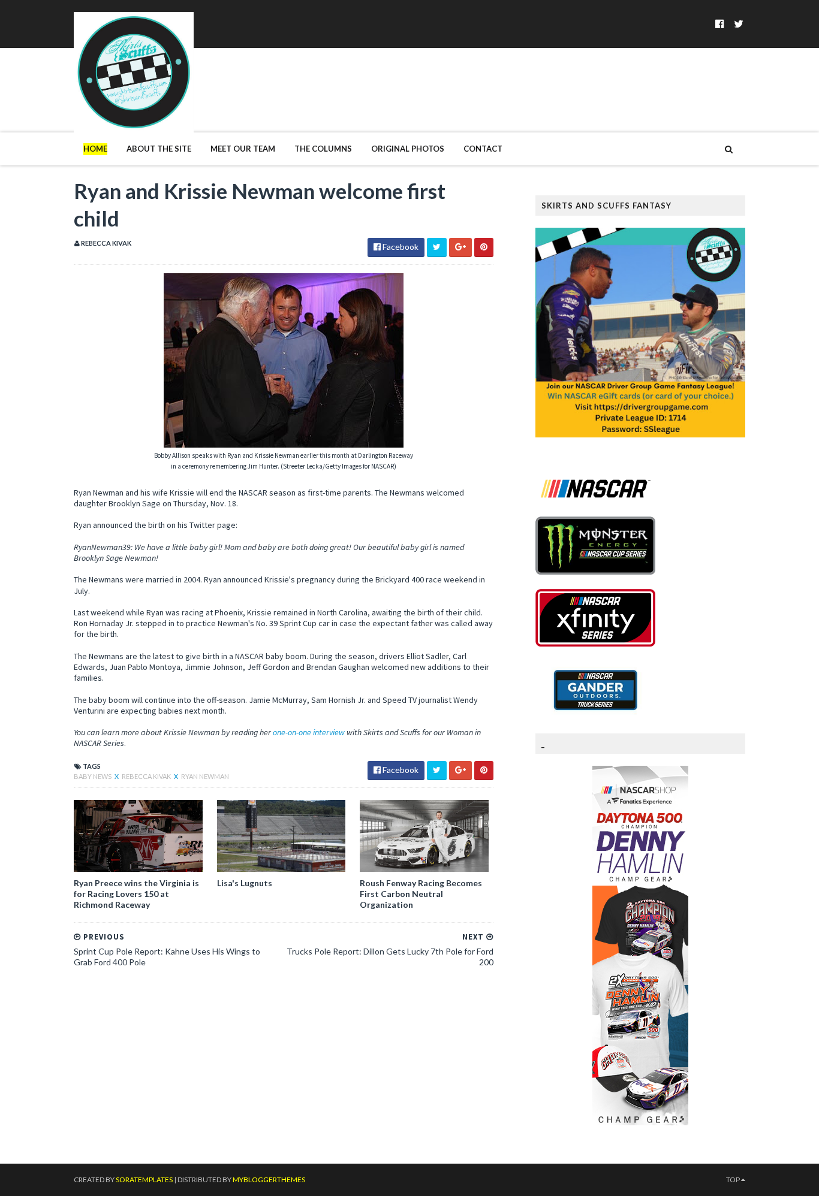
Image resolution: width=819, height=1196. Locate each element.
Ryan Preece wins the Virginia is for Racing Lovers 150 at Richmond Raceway (136, 894)
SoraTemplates (144, 1179)
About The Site (159, 148)
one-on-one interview (309, 732)
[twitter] (738, 24)
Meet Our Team (242, 148)
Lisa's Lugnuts (244, 883)
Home (95, 148)
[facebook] (719, 24)
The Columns (323, 148)
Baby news (93, 776)
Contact (482, 148)
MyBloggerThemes (269, 1179)
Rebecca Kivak (147, 776)
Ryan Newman (205, 776)
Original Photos (407, 148)
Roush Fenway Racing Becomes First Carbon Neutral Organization (421, 894)
